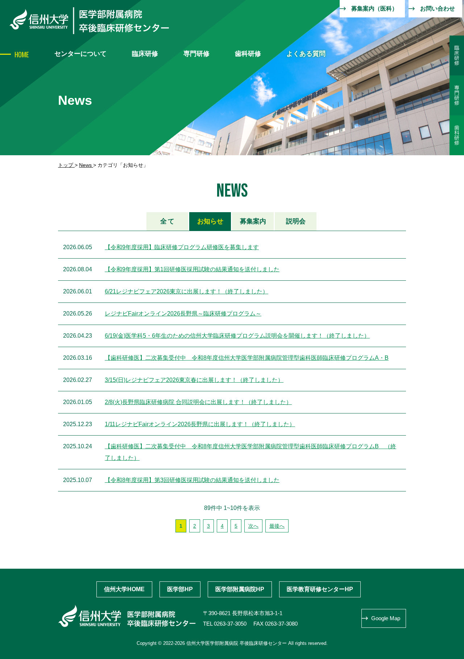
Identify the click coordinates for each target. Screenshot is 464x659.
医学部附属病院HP (239, 589)
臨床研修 (145, 53)
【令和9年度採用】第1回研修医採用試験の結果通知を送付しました (192, 269)
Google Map (385, 618)
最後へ (277, 526)
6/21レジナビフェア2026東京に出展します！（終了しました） (186, 291)
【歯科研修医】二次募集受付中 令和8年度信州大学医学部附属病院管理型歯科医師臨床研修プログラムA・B (247, 358)
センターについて (80, 53)
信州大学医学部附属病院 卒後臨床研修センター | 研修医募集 (89, 20)
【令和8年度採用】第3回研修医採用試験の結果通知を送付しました (192, 480)
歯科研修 (248, 53)
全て (167, 221)
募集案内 (253, 221)
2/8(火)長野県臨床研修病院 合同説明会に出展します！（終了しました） (198, 402)
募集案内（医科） (374, 8)
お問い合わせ (437, 8)
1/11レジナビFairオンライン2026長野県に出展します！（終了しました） (200, 424)
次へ (253, 526)
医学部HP (180, 589)
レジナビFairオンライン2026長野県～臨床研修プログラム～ (183, 313)
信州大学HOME (124, 589)
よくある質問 (306, 53)
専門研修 (196, 53)
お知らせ (210, 221)
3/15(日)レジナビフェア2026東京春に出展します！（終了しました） (194, 380)
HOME (21, 54)
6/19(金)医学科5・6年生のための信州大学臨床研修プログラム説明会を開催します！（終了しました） (237, 336)
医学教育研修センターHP (320, 589)
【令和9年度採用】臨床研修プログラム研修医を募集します (182, 247)
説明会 (296, 221)
